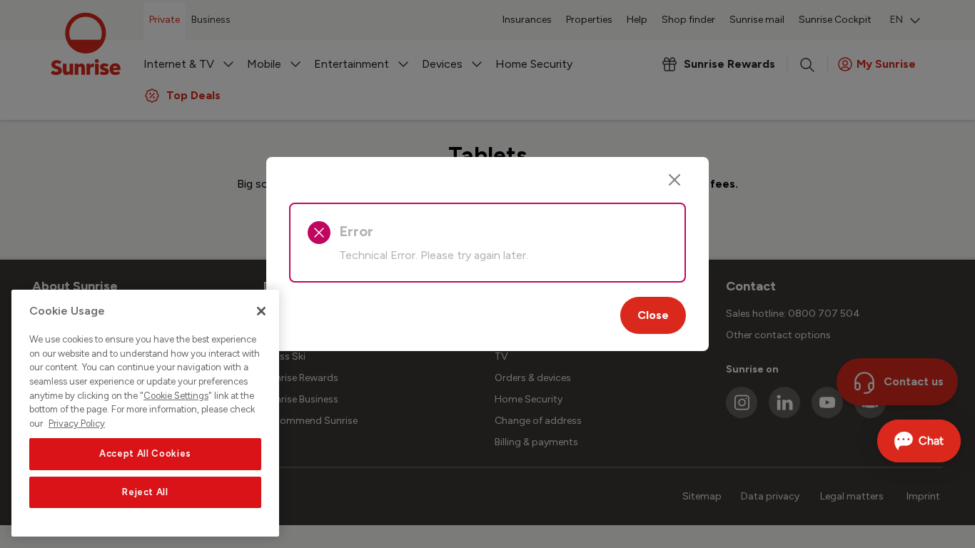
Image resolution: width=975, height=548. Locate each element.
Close (653, 315)
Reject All (145, 492)
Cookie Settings (175, 395)
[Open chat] (919, 441)
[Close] (674, 179)
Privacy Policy (77, 423)
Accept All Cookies (145, 453)
